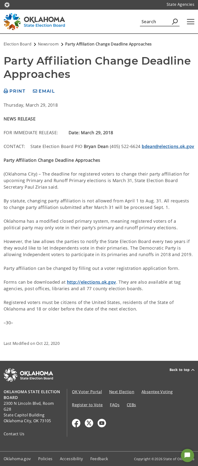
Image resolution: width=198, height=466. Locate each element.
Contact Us (14, 433)
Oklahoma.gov (17, 458)
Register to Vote (87, 404)
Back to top (180, 369)
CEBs (131, 404)
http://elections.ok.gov (91, 282)
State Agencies (180, 4)
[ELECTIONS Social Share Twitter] (89, 423)
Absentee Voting (157, 391)
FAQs (115, 404)
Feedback (99, 458)
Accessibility (71, 458)
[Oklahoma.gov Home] (7, 4)
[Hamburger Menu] (190, 21)
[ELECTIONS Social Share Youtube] (102, 423)
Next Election (121, 391)
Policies (45, 458)
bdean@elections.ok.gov (168, 146)
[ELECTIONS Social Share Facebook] (76, 423)
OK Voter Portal (87, 391)
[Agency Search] (175, 21)
